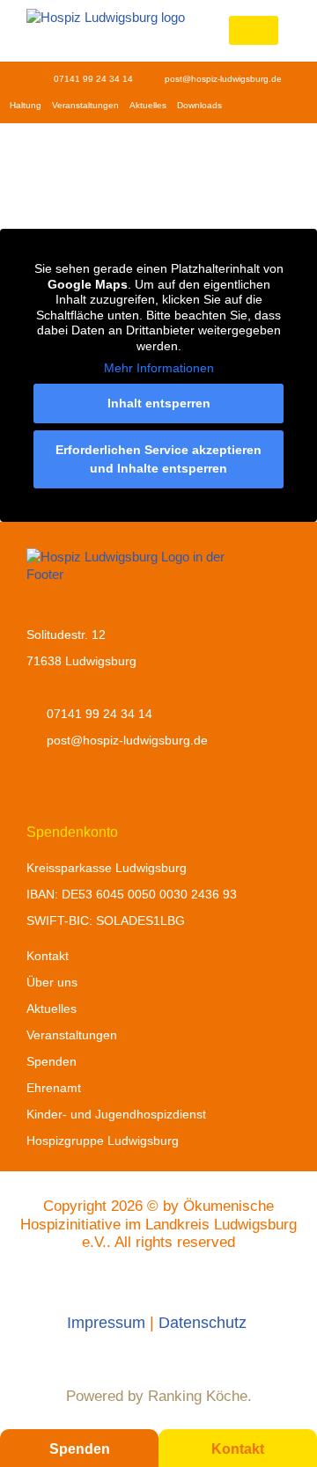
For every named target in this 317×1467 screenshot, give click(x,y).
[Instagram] (267, 105)
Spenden (79, 1448)
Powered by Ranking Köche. (159, 1396)
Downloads (199, 105)
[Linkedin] (293, 105)
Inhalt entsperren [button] (158, 403)
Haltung (25, 105)
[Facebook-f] (240, 105)
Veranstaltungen (85, 105)
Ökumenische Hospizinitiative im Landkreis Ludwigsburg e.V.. (158, 1224)
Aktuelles (147, 105)
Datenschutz (204, 1322)
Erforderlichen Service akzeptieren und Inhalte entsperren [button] (158, 459)
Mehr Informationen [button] (159, 368)
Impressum (106, 1322)
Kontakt (237, 1448)
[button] (253, 30)
